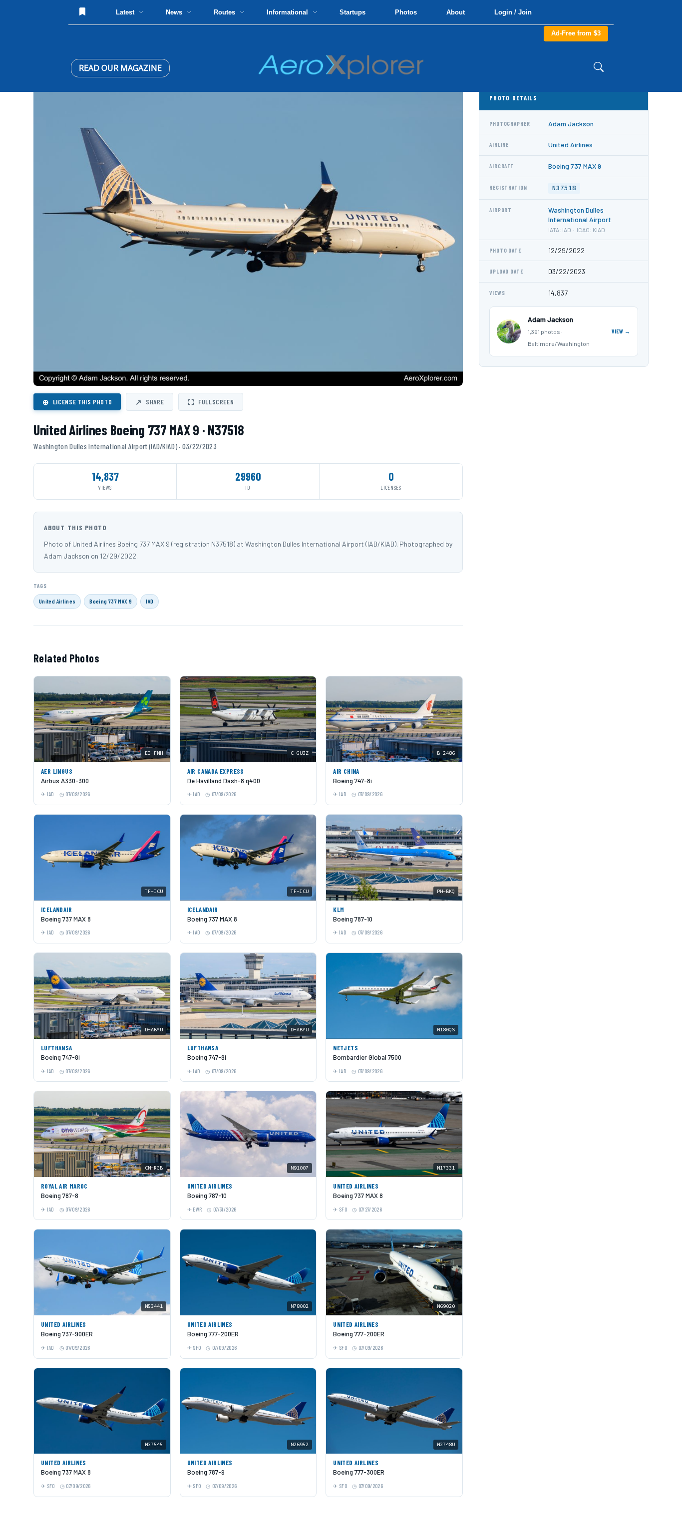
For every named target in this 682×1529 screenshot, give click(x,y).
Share (149, 401)
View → (621, 331)
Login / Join (513, 12)
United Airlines (57, 601)
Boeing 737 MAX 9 (110, 601)
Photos (406, 12)
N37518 (564, 188)
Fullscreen (211, 401)
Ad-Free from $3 (576, 33)
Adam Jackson (571, 123)
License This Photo (77, 401)
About (455, 12)
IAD (149, 601)
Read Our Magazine (120, 67)
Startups (352, 12)
